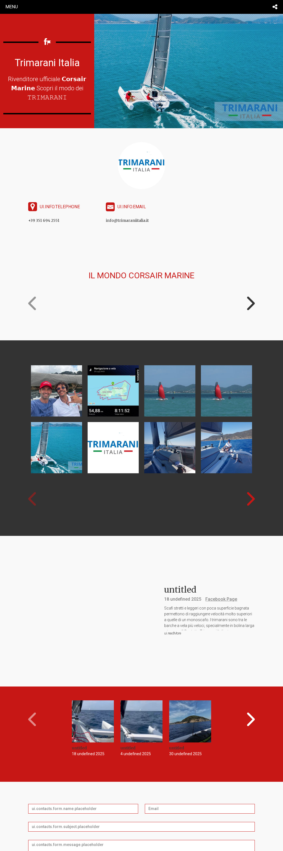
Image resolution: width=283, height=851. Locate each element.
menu (12, 6)
